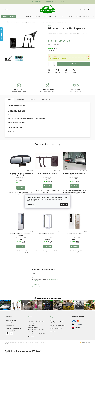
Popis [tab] (9, 99)
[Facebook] (7, 333)
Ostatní (50, 25)
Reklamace (30, 331)
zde (34, 200)
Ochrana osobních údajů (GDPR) (36, 329)
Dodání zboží (31, 325)
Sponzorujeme (31, 336)
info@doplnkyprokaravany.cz (13, 328)
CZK (6, 9)
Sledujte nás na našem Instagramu (49, 298)
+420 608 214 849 (10, 330)
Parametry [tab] (20, 99)
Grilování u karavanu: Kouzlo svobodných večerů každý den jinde (58, 321)
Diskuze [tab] (32, 99)
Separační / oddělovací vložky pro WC (58, 326)
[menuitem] (8, 16)
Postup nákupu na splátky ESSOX (36, 333)
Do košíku (74, 63)
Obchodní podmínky (33, 327)
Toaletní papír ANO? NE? (56, 328)
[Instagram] (11, 333)
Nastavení (31, 204)
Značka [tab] (45, 99)
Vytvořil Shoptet (86, 342)
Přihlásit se (36, 284)
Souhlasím (64, 204)
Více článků (53, 331)
